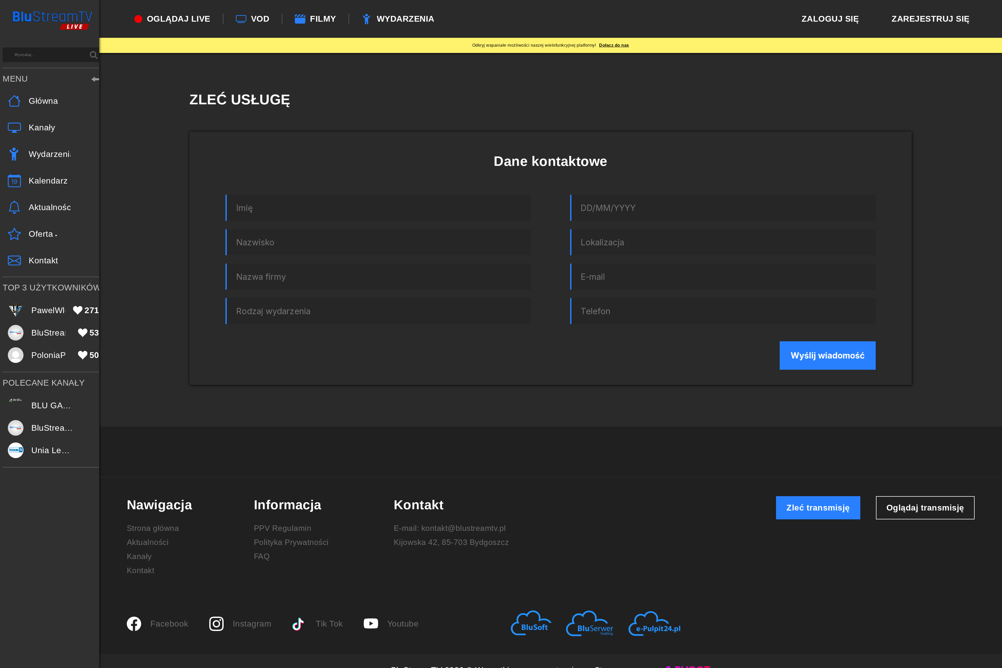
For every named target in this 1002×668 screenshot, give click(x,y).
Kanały (139, 556)
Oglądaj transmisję (925, 507)
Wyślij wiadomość (828, 355)
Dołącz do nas (614, 45)
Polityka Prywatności (291, 542)
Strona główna (153, 528)
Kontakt (140, 570)
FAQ (262, 556)
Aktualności (148, 542)
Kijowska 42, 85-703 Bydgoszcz (451, 542)
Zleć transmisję (818, 507)
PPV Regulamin (283, 528)
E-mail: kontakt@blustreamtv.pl (450, 528)
